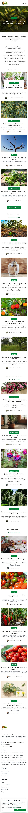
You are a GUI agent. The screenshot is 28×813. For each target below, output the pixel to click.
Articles (3, 750)
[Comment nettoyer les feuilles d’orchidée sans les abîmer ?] (14, 80)
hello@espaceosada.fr (7, 746)
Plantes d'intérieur (14, 82)
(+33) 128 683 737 (6, 744)
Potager (14, 555)
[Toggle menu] (25, 3)
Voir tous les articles (14, 217)
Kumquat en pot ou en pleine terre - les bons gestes (12, 755)
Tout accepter (20, 809)
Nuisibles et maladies (14, 120)
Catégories (4, 779)
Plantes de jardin (14, 397)
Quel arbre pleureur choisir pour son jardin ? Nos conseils (13, 764)
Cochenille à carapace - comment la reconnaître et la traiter (14, 762)
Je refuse (8, 809)
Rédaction (4, 768)
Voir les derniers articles (14, 207)
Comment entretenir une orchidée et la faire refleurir (12, 752)
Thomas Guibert (4, 773)
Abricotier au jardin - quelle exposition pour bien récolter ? (13, 759)
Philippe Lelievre (4, 775)
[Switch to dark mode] (23, 3)
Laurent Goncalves (5, 771)
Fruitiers (14, 18)
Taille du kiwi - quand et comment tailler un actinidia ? (12, 757)
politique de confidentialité (17, 807)
